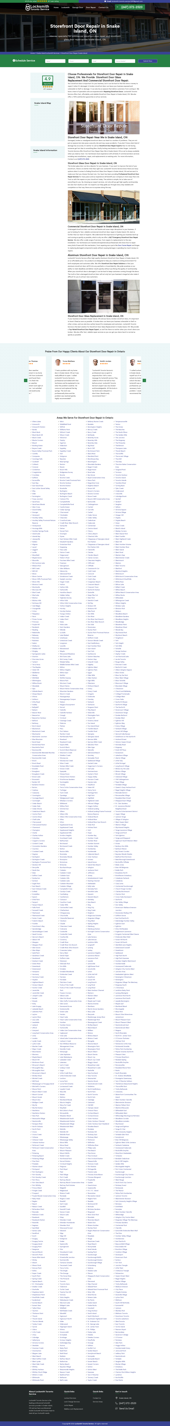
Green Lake (64, 1012)
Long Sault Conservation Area (42, 1033)
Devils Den (36, 870)
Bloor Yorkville (120, 681)
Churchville (64, 916)
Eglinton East (120, 924)
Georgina (91, 734)
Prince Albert (37, 1188)
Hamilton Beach (66, 592)
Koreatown (119, 753)
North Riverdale (121, 1033)
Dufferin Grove (120, 916)
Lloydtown (91, 977)
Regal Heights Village (122, 790)
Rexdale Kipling (120, 1060)
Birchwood (63, 843)
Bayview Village (65, 1367)
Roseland (63, 739)
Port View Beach (38, 1182)
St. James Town (93, 1327)
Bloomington (92, 462)
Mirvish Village (120, 774)
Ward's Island (120, 528)
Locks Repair (68, 1405)
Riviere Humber (93, 1225)
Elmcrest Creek (121, 665)
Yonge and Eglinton (122, 1126)
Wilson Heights (120, 603)
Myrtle (34, 1105)
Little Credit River (66, 1073)
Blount (34, 443)
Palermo (63, 723)
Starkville (35, 1289)
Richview (118, 1204)
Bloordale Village (121, 686)
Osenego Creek (65, 721)
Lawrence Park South (122, 998)
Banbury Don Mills (121, 846)
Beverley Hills (92, 440)
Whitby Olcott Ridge (39, 1372)
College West (120, 697)
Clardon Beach (93, 555)
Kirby (34, 1004)
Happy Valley (92, 777)
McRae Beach (93, 1025)
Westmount (119, 560)
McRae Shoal (37, 1076)
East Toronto (120, 1324)
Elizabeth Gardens (66, 542)
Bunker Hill (36, 782)
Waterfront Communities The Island (125, 1095)
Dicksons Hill (92, 608)
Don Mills (91, 614)
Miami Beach (92, 1028)
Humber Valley (93, 846)
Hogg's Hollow (93, 806)
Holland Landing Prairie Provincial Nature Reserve (99, 812)
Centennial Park (121, 1225)
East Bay (35, 483)
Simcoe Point (37, 1268)
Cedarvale (91, 523)
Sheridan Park (65, 1225)
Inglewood (63, 1033)
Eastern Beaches (94, 656)
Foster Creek (37, 918)
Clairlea (90, 552)
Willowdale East (121, 1110)
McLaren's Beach (38, 1065)
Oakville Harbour (66, 713)
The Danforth (120, 707)
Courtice (35, 849)
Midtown (118, 1300)
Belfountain (64, 841)
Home (56, 7)
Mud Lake (35, 595)
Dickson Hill (92, 606)
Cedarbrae (91, 520)
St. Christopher (37, 1284)
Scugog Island (37, 1244)
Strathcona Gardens (67, 779)
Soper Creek (36, 1273)
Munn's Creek (65, 694)
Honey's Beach (37, 985)
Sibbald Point (92, 1287)
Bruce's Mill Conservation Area (99, 499)
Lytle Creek (36, 1044)
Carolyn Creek (65, 891)
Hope (90, 833)
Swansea (91, 1372)
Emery (90, 689)
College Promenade (122, 694)
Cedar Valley (92, 518)
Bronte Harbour (65, 483)
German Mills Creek (95, 742)
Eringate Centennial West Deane (127, 934)
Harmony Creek (38, 977)
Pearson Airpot (120, 1329)
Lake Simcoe (92, 940)
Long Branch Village (122, 766)
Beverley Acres (93, 438)
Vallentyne (36, 1340)
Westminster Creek (122, 558)
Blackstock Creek (38, 731)
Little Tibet (119, 1268)
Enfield (34, 891)
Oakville (63, 710)
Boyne (62, 467)
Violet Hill (35, 670)
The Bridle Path (120, 1369)
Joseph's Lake (37, 996)
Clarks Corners (93, 558)
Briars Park (91, 480)
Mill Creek (36, 568)
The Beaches (120, 430)
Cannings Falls (37, 459)
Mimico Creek (93, 1038)
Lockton (63, 1078)
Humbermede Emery (122, 1348)
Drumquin (63, 534)
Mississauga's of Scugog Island (43, 1084)
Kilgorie (34, 544)
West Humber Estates (123, 544)
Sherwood (91, 1281)
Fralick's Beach (37, 921)
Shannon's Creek (66, 753)
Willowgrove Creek (122, 600)
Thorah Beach (120, 451)
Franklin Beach (93, 729)
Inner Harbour (93, 857)
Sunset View (36, 1305)
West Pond (119, 552)
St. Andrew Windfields (123, 1076)
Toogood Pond (120, 470)
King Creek (91, 910)
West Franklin (120, 536)
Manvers (35, 1054)
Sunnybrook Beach (94, 1353)
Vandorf (118, 502)
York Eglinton (120, 835)
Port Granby (36, 1175)
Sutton (90, 1367)
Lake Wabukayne (66, 1057)
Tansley (62, 785)
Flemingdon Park (93, 715)
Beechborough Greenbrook (125, 859)
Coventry (63, 940)
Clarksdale (64, 515)
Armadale (63, 1335)
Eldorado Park (65, 964)
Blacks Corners (37, 440)
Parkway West (93, 1137)
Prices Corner (37, 619)
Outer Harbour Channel (96, 1121)
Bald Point (63, 1351)
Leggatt (35, 550)
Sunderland (36, 1300)
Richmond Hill (92, 1204)
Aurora (62, 1345)
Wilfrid (62, 427)
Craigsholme (36, 472)
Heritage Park (92, 793)
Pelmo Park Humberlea (123, 1049)
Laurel (34, 547)
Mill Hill (34, 571)
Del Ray (90, 603)
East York (91, 651)
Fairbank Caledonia (122, 1145)
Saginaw (35, 1225)
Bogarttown (92, 470)
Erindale (63, 969)
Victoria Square (120, 510)
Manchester (36, 1052)
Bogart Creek (92, 467)
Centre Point (36, 814)
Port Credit (64, 1177)
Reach (34, 1204)
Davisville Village (121, 1295)
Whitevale (36, 1377)
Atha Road (36, 702)
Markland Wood (121, 1006)
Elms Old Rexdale (121, 929)
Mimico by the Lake (122, 769)
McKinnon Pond (37, 1062)
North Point (36, 1129)
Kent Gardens (65, 627)
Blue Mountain (37, 739)
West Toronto (120, 566)
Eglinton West (93, 667)
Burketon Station (38, 785)
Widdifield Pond (65, 424)
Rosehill (62, 1201)
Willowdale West (121, 1113)
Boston (62, 464)
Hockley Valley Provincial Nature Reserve (43, 521)
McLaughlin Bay (37, 1068)
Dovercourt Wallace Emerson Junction (125, 908)
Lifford (34, 1028)
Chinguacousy (65, 913)
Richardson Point (38, 1209)
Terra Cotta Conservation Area (71, 787)
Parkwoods (119, 1188)
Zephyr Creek (120, 654)
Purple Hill (36, 624)
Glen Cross (36, 507)
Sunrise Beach (37, 1303)
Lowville (63, 646)
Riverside (35, 1212)
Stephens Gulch (38, 1292)
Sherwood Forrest (66, 1228)
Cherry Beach (92, 534)
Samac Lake (36, 1231)
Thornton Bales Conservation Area (125, 465)
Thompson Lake (121, 448)
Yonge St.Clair (120, 1129)
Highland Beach (37, 982)
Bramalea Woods (66, 857)
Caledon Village (65, 886)
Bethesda (91, 435)
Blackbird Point (93, 456)
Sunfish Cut (92, 1348)
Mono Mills (64, 1142)
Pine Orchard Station (95, 1159)
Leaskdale (35, 1022)
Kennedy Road (120, 745)
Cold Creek (92, 571)
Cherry (90, 531)
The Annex (119, 427)
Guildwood (119, 953)
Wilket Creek (120, 587)
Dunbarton (36, 878)
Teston (117, 424)
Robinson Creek (37, 1215)
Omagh (62, 715)
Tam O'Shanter (93, 1375)
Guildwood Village (94, 761)
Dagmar (35, 854)
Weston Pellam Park (122, 1105)
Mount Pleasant (65, 1150)
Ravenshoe (91, 1193)
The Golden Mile (121, 435)
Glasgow (35, 942)
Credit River (64, 942)
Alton (62, 822)
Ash (61, 454)
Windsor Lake (120, 606)
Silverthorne (92, 1295)
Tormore (118, 472)
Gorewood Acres (66, 1006)
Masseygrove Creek (95, 1022)
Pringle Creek (37, 1191)
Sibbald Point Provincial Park (98, 1289)
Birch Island (36, 726)
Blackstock (36, 729)
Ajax (33, 689)
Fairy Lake (63, 550)
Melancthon (36, 566)
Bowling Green (37, 446)
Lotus (34, 1036)
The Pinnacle (64, 1279)
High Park (91, 795)
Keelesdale (91, 884)
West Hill (118, 542)
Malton (62, 1097)
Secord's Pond (37, 1255)
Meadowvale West (66, 1126)
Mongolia (91, 1041)
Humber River (92, 841)
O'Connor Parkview (122, 1038)
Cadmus (35, 790)
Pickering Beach (38, 1156)
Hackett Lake (92, 763)
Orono (34, 1132)
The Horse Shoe (65, 1276)
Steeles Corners (93, 1337)
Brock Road (36, 763)
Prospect (35, 1193)
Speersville (64, 1244)
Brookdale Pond (37, 766)
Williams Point (65, 430)
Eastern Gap (92, 659)
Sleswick (63, 1231)
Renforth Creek (121, 667)
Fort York (118, 1263)
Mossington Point (94, 1049)
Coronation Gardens (39, 846)
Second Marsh (37, 1252)
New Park (35, 1116)
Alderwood (64, 1324)
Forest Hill (91, 718)
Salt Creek (64, 1204)
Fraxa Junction (37, 499)
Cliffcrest (91, 563)
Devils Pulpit (64, 956)
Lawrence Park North (122, 996)
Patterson (91, 1140)
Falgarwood (64, 555)
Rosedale (91, 1236)
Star (61, 1249)
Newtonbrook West (122, 1028)
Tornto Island (120, 1327)
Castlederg (64, 894)
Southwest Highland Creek (97, 1319)
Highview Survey (66, 598)
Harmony (35, 974)
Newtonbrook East (122, 1025)
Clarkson (63, 921)
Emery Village (120, 726)
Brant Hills (63, 470)
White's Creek (37, 1375)
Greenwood (36, 969)
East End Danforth (122, 918)
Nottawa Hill (36, 603)
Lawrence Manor (94, 956)
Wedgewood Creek (67, 798)
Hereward (35, 515)
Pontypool (36, 1169)
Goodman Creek (38, 956)
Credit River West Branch (69, 523)
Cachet (90, 507)
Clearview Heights (94, 560)
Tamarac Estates (66, 1263)
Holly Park (91, 825)
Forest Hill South (121, 942)
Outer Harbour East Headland (98, 1124)
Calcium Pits (64, 499)
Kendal (34, 998)
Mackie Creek (37, 1046)
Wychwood (119, 1124)
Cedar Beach (37, 803)
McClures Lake (65, 656)
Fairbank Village (121, 729)
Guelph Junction (66, 579)
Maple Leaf (119, 1004)
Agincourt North (66, 1319)
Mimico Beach (93, 1036)
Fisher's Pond (64, 558)
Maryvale (91, 1014)
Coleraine (63, 929)
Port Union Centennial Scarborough (123, 1170)
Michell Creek (37, 1078)
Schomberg (92, 1265)
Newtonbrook (120, 1356)
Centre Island (92, 528)
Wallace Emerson (121, 1287)
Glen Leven (64, 1004)
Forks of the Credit (66, 985)
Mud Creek (36, 592)
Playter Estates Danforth (124, 1052)
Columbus (35, 838)
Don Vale (91, 624)
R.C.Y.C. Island (93, 1191)
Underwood (119, 491)
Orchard (63, 718)
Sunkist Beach (93, 1351)
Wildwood (63, 803)
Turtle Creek (64, 1289)
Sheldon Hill (36, 649)
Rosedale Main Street (123, 798)
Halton (62, 584)
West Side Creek (38, 1364)
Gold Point (36, 953)
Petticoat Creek (38, 1145)
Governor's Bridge (121, 1335)
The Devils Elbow (121, 432)
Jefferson (91, 873)
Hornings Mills (37, 528)
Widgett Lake (65, 1305)
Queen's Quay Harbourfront (125, 787)
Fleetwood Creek (38, 916)
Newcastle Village (38, 1118)
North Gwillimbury (94, 1089)
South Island (92, 1313)
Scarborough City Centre (124, 1175)
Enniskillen (36, 894)
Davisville (91, 592)
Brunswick (35, 779)
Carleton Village (121, 1252)
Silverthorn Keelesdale (123, 1153)
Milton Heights (65, 670)
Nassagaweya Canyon (68, 699)
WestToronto (120, 1321)
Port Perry (35, 1180)
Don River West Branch (96, 622)
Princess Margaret (94, 1177)
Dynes (62, 536)
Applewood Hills (66, 833)
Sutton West (92, 1369)
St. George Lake (93, 1324)
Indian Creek (64, 616)
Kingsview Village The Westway (126, 982)
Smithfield (119, 1207)
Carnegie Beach (38, 798)
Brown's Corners (93, 491)
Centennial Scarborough (124, 886)
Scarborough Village (95, 1263)
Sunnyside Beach (94, 1359)
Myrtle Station (37, 1108)
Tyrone (34, 1327)
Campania (36, 456)
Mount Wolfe (64, 1153)
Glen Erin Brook (65, 998)
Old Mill (90, 1105)
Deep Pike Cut (93, 595)
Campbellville (65, 502)
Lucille (34, 552)
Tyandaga (63, 795)
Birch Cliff (91, 448)
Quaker (90, 1182)
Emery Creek (92, 691)
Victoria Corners (38, 1343)
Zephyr (62, 440)
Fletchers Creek (65, 982)
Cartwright (36, 801)
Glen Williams (65, 568)
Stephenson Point (38, 1295)
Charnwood (64, 512)
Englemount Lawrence (123, 932)
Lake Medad (64, 635)
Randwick (35, 627)
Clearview (63, 518)
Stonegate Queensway (123, 1078)
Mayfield (63, 1108)
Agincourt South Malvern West (126, 841)
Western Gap (120, 555)
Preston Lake (92, 1172)
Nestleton (35, 1110)
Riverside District (121, 793)
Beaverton (36, 715)
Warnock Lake (65, 1303)
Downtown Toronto (122, 1316)
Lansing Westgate (121, 993)
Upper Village (120, 814)
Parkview (118, 1340)
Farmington (36, 496)
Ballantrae (63, 1361)
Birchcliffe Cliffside (122, 862)
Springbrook (64, 1247)
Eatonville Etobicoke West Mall (126, 1231)
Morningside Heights (122, 1166)
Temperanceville (121, 421)
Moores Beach (93, 1044)
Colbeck (35, 464)
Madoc (62, 1094)
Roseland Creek (65, 742)
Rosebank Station (38, 1220)
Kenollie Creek (65, 1049)
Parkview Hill (92, 1132)
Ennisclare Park (65, 544)
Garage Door (77, 7)
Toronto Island (120, 478)
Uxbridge (35, 1337)
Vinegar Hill (119, 515)
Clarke (34, 833)
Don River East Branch (95, 619)
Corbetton (36, 470)
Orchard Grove (93, 1116)
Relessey (35, 635)
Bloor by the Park (121, 675)
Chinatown (119, 689)
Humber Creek (93, 838)
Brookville (63, 488)
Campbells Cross (66, 889)
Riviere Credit (65, 1193)
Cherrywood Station (39, 825)
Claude (62, 924)
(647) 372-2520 (131, 7)
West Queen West (121, 822)
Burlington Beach (66, 494)
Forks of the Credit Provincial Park (70, 989)
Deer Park (91, 598)
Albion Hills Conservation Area (71, 817)
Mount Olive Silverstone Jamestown (123, 1015)
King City (91, 907)
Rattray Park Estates (67, 1185)
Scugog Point (37, 1247)
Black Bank (36, 432)
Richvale (91, 1207)
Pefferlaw (91, 1142)
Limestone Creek (66, 640)
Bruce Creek (92, 496)
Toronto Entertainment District (126, 811)
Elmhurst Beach (93, 686)
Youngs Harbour (121, 651)
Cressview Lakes (66, 950)
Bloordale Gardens (94, 464)
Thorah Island (37, 1319)
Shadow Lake (92, 1271)
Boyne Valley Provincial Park (42, 451)
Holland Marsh (93, 817)
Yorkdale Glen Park (122, 1134)
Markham (91, 1006)
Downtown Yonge (121, 713)
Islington (91, 867)
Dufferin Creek (93, 638)
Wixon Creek (64, 435)
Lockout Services (70, 1398)
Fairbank (91, 702)
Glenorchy (63, 571)
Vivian (117, 523)
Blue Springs (64, 462)
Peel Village (64, 1175)
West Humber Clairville (123, 1100)
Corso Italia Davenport (123, 897)
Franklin (35, 924)
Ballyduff (35, 707)
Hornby (62, 608)
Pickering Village (38, 1159)
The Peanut (119, 1191)
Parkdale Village (121, 785)
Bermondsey (119, 1332)
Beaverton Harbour (39, 718)
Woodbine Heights (121, 619)
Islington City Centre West (124, 969)
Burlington (63, 491)
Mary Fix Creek (65, 1105)
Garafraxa (36, 502)
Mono (34, 574)
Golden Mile (119, 1164)
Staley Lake (92, 1332)
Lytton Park (119, 1297)
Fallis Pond (36, 907)
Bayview (63, 459)
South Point (36, 1276)
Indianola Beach (93, 854)
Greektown (119, 950)
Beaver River (36, 713)
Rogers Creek (65, 1199)
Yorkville (118, 649)
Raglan (34, 1201)
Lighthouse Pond (93, 966)
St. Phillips (91, 1329)
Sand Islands (92, 1249)
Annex (117, 843)
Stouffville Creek (38, 1297)
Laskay (90, 950)
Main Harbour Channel (96, 990)
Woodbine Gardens (122, 616)
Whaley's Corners (66, 801)
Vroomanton (36, 1351)
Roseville (35, 1223)
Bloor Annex (119, 673)
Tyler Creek (119, 488)
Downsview (92, 627)
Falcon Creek (64, 552)
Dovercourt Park (121, 1257)
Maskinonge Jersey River (96, 1017)
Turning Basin (120, 486)
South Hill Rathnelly (122, 1303)
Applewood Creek (66, 827)
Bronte (62, 475)
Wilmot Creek (65, 432)
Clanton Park (120, 894)
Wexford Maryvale (122, 1108)
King (89, 905)
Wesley (34, 675)
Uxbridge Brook (120, 496)
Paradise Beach (93, 1126)
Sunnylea (118, 1209)
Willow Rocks (120, 595)
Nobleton (91, 1086)
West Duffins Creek (39, 1359)
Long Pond (91, 985)
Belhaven (63, 1377)
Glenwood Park (65, 574)
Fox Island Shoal (93, 726)
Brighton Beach (93, 486)
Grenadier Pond (93, 758)
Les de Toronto (120, 659)
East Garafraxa (37, 486)
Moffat (62, 675)
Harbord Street (120, 739)
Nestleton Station (38, 1113)
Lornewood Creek (66, 1086)
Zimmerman (64, 809)
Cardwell (35, 462)
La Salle (62, 633)
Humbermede (120, 964)
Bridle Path (119, 870)
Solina (34, 1271)
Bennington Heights (95, 427)
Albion (62, 811)
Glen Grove (36, 948)
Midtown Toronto (121, 1313)
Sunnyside (91, 1356)
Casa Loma (119, 884)
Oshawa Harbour (38, 1142)
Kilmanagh (63, 1052)
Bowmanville (36, 750)
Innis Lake (63, 1036)
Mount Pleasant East (122, 1020)
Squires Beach (37, 1281)
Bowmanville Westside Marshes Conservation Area (43, 754)
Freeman (63, 563)
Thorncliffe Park (121, 1086)
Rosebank (35, 1217)
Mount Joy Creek (94, 1060)
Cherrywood (36, 822)
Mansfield (35, 555)
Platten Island (37, 1166)
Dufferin (35, 478)
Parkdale (91, 1129)
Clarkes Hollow (37, 835)
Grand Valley (36, 510)
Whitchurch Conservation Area (126, 576)
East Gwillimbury (93, 643)
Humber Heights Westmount (125, 961)
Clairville (118, 1228)
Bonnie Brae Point (38, 745)
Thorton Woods (37, 1321)
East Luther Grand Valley (41, 488)
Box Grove (91, 475)
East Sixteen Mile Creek (68, 539)
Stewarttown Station (67, 777)
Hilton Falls (64, 600)
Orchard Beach (93, 1113)
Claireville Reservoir (67, 918)
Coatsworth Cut (93, 568)
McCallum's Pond (66, 1110)
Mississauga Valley (66, 1140)
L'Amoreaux (119, 988)
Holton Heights (65, 606)
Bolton (62, 849)
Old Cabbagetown (122, 779)
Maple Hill (91, 998)
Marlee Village (120, 1364)
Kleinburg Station (94, 929)
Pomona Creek (93, 1164)
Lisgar (62, 1070)
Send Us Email (126, 1408)
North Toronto (93, 1094)
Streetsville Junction (67, 1257)
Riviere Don (92, 1223)
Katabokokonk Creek (95, 878)
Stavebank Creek (66, 1252)
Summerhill (119, 1305)
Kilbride (62, 630)
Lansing (90, 948)
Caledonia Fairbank (122, 878)
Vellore (117, 507)
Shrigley (35, 651)
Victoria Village (120, 512)
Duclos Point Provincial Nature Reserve (98, 634)
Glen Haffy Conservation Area (71, 1001)
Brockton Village (121, 1249)
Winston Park (120, 608)
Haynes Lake (92, 782)
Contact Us (103, 7)
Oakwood (91, 1102)
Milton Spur (64, 673)
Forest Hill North (121, 940)
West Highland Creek (123, 539)
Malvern (91, 993)
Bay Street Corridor (122, 851)
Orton (34, 611)
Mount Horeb (37, 1097)
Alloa (62, 819)
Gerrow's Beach (38, 937)
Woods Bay (119, 630)
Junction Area (120, 972)
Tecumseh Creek (66, 1265)
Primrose (35, 622)
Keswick (90, 894)
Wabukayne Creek (66, 1300)
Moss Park (119, 1012)
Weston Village (120, 825)
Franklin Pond (92, 731)
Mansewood (64, 649)
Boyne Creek (36, 448)
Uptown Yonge (120, 817)
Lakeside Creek (65, 1060)
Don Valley (119, 905)
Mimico (90, 1033)
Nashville (91, 1070)
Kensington (119, 980)
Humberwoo (119, 1239)
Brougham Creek (38, 774)
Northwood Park (66, 1159)
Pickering (35, 1153)
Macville (63, 1092)
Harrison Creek (93, 779)
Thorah (34, 1316)
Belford (35, 721)
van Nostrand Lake (122, 656)
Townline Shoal (120, 483)
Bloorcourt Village (121, 683)
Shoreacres (64, 758)
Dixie (34, 873)
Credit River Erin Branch (68, 945)
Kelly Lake (91, 886)
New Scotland (93, 1073)
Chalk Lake (36, 819)
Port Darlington (37, 1172)
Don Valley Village (121, 902)
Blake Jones (119, 865)
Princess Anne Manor (95, 1175)
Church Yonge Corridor (123, 889)
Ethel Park (36, 900)
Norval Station (65, 1161)
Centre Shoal (37, 817)
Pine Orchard (92, 1156)
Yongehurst (119, 638)
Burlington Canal (66, 496)
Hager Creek (64, 582)
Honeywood (36, 526)
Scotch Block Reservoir (68, 750)
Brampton (63, 859)
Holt (89, 830)
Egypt (90, 673)
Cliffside (90, 566)
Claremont (36, 827)
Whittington (36, 681)
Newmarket (92, 1078)
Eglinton (118, 926)
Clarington (36, 830)
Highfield (91, 798)
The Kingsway (120, 440)
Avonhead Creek (66, 838)
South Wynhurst (93, 1316)
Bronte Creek (65, 478)
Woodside (35, 686)
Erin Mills (63, 966)
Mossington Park (93, 1046)
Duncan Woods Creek (95, 640)
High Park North (121, 956)
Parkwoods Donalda (122, 1046)
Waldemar (36, 673)
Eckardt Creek (93, 662)
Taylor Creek (92, 1380)
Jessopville (36, 539)
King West (91, 921)
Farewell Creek (37, 910)
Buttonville (91, 502)
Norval (62, 707)
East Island (91, 649)
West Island (119, 550)
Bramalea (63, 854)
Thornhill (118, 459)
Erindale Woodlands (67, 972)
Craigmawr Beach (94, 582)
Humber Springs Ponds (40, 531)
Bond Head (36, 742)
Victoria (63, 1295)
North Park (91, 1092)
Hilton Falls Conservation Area (71, 603)
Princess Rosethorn (122, 1057)
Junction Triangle (121, 1265)
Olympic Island (93, 1108)
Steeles (90, 1335)
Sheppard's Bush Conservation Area (98, 1277)
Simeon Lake (92, 1297)
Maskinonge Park (94, 1020)
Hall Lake (91, 769)
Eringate (91, 694)
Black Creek (36, 438)
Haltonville (64, 590)
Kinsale (34, 1001)
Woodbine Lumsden (122, 1121)
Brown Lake (36, 777)
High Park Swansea (122, 958)
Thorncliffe (119, 454)
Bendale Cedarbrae (122, 1159)
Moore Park (64, 681)
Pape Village (119, 782)
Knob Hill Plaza (120, 750)
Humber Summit (93, 843)
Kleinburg (91, 926)
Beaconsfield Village (122, 1244)
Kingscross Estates (94, 916)
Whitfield (35, 678)
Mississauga (64, 1137)
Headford (91, 785)
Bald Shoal (63, 1353)
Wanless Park (120, 1311)
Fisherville (91, 713)
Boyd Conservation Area (96, 478)
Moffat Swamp (65, 678)
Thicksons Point (37, 1313)
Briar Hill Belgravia (121, 867)
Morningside (119, 1009)
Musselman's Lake (94, 1068)
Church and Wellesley (123, 691)
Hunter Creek (37, 988)
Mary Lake (91, 1012)
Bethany (35, 723)
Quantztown (92, 1185)
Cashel (90, 512)
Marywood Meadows (67, 654)
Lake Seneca (92, 937)
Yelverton (63, 438)
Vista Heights (64, 1297)
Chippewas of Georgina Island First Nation (98, 540)
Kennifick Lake (93, 891)
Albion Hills (64, 814)
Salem (34, 643)
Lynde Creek (36, 1041)
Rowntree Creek (93, 1241)
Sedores (90, 1268)
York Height (119, 643)
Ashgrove (63, 456)
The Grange (64, 1273)
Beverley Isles (92, 443)
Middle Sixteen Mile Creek (69, 665)
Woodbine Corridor (122, 1118)
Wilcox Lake (119, 584)
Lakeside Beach (37, 1009)
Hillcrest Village (93, 803)
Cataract (63, 900)
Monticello (36, 587)
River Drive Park (93, 1215)
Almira (62, 1329)
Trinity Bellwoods (121, 1089)
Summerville (64, 1260)
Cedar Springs (65, 510)
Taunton (35, 1311)
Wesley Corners (121, 531)
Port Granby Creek (39, 1177)
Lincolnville (91, 969)
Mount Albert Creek (39, 1092)
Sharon (90, 1273)
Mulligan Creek (37, 1102)
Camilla (35, 454)
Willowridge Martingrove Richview (127, 1116)
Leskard (35, 1025)
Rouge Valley (119, 662)
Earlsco (118, 1260)
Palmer (62, 726)
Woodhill (63, 1313)
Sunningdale (64, 782)
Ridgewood (64, 1191)
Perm (34, 616)
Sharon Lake (64, 1215)
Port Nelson (64, 731)
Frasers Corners (65, 993)
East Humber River (94, 646)
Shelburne (35, 646)
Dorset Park (64, 531)
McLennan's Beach (39, 1073)
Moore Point (36, 1089)
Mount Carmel (37, 1094)
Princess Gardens (121, 1223)
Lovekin (34, 1038)
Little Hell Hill (92, 974)
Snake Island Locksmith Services (48, 53)
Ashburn (35, 699)
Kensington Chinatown (123, 977)
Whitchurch (119, 574)
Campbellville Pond (67, 504)
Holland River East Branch (97, 822)
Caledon (63, 870)
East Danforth (120, 1241)
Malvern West (93, 996)
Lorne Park (63, 1081)
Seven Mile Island (38, 1257)
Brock (34, 761)
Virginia (118, 518)
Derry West (64, 953)
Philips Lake (92, 1148)
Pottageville (92, 1169)
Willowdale (119, 598)
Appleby (63, 448)
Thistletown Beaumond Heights (126, 1084)
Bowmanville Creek (39, 758)
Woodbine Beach (121, 614)
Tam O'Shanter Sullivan (123, 1081)
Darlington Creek (38, 859)
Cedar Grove (92, 515)
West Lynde (36, 1361)
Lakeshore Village (121, 755)
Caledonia (119, 881)
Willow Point (64, 806)
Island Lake (36, 534)
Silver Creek (64, 763)
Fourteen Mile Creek (67, 560)
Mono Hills (36, 582)
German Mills (92, 739)
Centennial (92, 526)
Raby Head (36, 1199)
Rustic (117, 1070)
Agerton (63, 443)
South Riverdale (121, 1073)
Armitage (63, 1337)
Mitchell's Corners (38, 1086)
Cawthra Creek (65, 902)
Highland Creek (93, 801)
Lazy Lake (35, 1020)
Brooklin (35, 769)
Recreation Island (94, 1196)
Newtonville (36, 1121)
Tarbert (35, 662)
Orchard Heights (66, 1164)
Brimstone (63, 862)
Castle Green (65, 507)
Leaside (90, 961)
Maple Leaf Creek (94, 1001)
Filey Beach (92, 710)
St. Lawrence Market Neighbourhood (122, 807)
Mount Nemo (64, 686)
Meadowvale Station (67, 1121)
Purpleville (91, 1180)
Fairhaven (91, 705)
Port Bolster (92, 1166)
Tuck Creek (64, 793)
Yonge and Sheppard (122, 838)
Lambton (118, 1375)
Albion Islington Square (123, 670)
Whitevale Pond (37, 1380)
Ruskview (35, 640)
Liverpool (35, 1030)
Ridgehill (63, 1188)
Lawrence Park (93, 958)
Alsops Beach (37, 694)
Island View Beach (94, 865)
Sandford (35, 1233)
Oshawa (35, 1137)
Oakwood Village (121, 777)
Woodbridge (119, 622)
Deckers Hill (36, 865)
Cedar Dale (36, 806)
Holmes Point (92, 827)
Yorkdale (118, 1359)
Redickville (36, 633)
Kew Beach (92, 902)
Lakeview (63, 1062)
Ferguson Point (93, 707)
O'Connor (118, 1337)
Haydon (35, 980)
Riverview (35, 638)
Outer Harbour (93, 1118)
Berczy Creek (92, 430)
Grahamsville (64, 1009)
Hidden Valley (65, 595)
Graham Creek (37, 961)
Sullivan (90, 1345)
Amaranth (36, 424)
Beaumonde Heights (67, 1369)
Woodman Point (121, 624)
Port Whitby (36, 1185)
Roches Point (92, 1228)
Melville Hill (64, 1132)
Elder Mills (91, 675)
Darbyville (63, 526)
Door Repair (91, 7)
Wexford (118, 568)
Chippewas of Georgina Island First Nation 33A (98, 545)
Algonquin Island (66, 1327)
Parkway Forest (120, 1185)
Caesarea (35, 793)
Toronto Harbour (121, 475)
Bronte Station (65, 486)
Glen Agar (91, 747)
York (116, 640)
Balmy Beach (64, 1364)
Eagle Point (36, 884)
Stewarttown (64, 774)
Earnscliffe (36, 480)
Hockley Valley (37, 518)
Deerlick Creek (93, 600)
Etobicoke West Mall (122, 937)
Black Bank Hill (37, 435)
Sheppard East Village (123, 801)
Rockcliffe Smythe (121, 1062)
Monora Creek (37, 584)
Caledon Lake (65, 881)
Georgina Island (93, 737)
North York (91, 1097)
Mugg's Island (92, 1062)
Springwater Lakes (38, 654)
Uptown (118, 1308)
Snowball (91, 1308)
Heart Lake (64, 1017)
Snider (62, 1241)
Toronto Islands (120, 480)
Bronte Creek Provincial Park (70, 480)
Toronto (63, 1281)
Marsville (35, 560)
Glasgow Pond (37, 945)
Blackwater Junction (39, 737)
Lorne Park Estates (66, 1084)
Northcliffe (119, 1377)
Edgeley (90, 665)
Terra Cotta (64, 1268)
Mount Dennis (92, 1054)
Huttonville (64, 1028)
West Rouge (119, 1180)
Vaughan (118, 504)
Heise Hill (91, 787)
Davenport (119, 1255)
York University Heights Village (126, 1201)
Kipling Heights (93, 924)
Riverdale (91, 1217)
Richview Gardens (94, 1209)
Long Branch (92, 982)
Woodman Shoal (121, 627)
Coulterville (64, 937)
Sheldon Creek (65, 755)
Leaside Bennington (122, 1001)
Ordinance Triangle (122, 1271)
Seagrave (35, 1249)
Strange (90, 1343)
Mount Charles (65, 1148)
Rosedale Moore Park (123, 1068)
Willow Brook (37, 683)
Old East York (120, 1041)
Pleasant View (120, 1054)
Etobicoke (91, 697)
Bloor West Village (121, 678)
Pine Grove (91, 1153)
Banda (34, 430)
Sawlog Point (92, 1252)
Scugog (34, 1239)
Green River (36, 964)
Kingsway (118, 747)
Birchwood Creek (66, 846)
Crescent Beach (93, 584)
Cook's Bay (92, 579)
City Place (119, 1289)
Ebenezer (63, 961)
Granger (35, 512)
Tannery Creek (93, 1377)
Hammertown (93, 771)
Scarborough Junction (123, 1177)
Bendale (90, 424)
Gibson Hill (36, 940)
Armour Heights (65, 1340)
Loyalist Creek (65, 1089)
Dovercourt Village (122, 710)
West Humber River (122, 547)
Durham (35, 881)
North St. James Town (123, 1036)
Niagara (118, 1030)
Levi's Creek (64, 1065)
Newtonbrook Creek (95, 1084)
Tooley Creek (37, 1324)
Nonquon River (37, 1124)
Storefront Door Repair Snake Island (74, 53)
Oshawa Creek (37, 1140)
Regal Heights (120, 1279)
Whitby (34, 1367)
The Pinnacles (120, 443)
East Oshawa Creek (39, 889)
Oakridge (91, 1100)
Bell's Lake (63, 1380)
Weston (118, 563)
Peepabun (35, 614)
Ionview (90, 859)
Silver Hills (91, 1292)
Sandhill (63, 1207)
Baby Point (64, 1348)
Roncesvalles (120, 1065)
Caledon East (65, 875)
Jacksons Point (93, 870)
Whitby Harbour (38, 1369)
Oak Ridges (36, 606)
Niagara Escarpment (67, 705)
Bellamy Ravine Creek (95, 421)
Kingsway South (121, 985)
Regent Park (92, 1199)
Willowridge (119, 1215)
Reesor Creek (37, 1207)
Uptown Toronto (121, 1196)
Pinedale (35, 1164)
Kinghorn (91, 913)
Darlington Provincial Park (41, 862)
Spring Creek (37, 1279)
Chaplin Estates (121, 1292)
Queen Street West (122, 1276)
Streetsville (64, 1255)
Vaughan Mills (120, 1361)
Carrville (91, 510)
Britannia (63, 865)
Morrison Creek (65, 683)
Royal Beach (92, 1244)
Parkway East (92, 1134)
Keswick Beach (93, 897)
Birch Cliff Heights (121, 1161)
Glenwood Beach (94, 753)
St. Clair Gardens (121, 803)
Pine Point (35, 1161)
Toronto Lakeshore (122, 1319)
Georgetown (64, 566)
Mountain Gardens (66, 691)
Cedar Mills (64, 905)
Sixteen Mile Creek (66, 766)
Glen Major (36, 950)
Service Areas (98, 1402)
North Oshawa (37, 1126)
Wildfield (63, 1308)
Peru (61, 729)
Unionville (118, 494)
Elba (33, 491)
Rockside (63, 1196)
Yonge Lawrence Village (123, 830)
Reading (35, 630)
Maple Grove (37, 558)
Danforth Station (94, 590)
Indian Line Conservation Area (70, 1030)
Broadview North (121, 873)
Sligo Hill (63, 1236)
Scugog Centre (37, 1241)
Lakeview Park (37, 1012)
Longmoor (63, 643)
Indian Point (64, 619)
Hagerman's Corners (95, 766)
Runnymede (92, 1247)
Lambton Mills (93, 942)
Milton (62, 667)
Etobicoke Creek (66, 974)
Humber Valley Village (123, 1236)
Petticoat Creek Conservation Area (43, 1149)
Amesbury (119, 1367)
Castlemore (64, 897)
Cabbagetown (93, 504)
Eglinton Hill (119, 721)
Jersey (90, 875)
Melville (63, 1129)
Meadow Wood (65, 1116)
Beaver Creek (65, 1372)
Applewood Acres (66, 825)
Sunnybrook (119, 1137)
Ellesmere (91, 683)
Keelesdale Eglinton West (124, 974)
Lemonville (91, 964)
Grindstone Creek (66, 576)
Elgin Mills (91, 681)
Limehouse (63, 638)
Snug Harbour (92, 1311)
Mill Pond (35, 1081)
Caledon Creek (65, 873)
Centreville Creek (66, 907)
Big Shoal (91, 446)
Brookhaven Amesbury (123, 875)
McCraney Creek (66, 659)
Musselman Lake (93, 1065)
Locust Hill (91, 980)
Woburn (118, 611)
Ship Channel (92, 1284)
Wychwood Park (121, 633)
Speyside (63, 771)
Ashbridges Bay (65, 1343)
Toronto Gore (65, 1284)
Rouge (90, 1239)
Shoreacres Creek (66, 761)
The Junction (120, 438)
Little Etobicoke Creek (68, 1076)
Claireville (91, 550)
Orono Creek (37, 1134)
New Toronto (92, 1076)
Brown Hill (91, 488)
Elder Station (92, 678)
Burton (34, 787)
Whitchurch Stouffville (123, 579)
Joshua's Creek (65, 1041)
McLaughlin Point (38, 1070)
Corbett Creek (37, 843)
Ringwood (91, 1212)
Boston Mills (64, 851)
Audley (34, 705)
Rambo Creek (65, 734)
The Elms (118, 1233)
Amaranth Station (38, 427)
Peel (61, 1172)
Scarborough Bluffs (94, 1257)
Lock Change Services (72, 1402)
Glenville (91, 750)
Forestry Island (93, 721)
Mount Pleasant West (123, 1022)
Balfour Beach (65, 1359)
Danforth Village (121, 705)
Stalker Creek (37, 1287)
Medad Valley (65, 662)
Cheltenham (64, 910)
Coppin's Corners (38, 841)
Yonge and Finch (121, 833)
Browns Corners (93, 494)
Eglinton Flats (92, 670)
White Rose (119, 582)
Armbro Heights (65, 835)
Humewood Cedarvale (123, 966)
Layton (34, 1014)
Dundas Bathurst (121, 715)
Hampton (35, 972)
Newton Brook (93, 1081)
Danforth (118, 900)
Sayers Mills (64, 745)
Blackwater (36, 734)
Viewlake (35, 1345)
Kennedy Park (92, 889)
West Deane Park (121, 534)
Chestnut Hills (93, 536)
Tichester (118, 1156)
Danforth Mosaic (121, 702)
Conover (35, 467)
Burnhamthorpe (65, 867)
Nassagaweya (65, 697)
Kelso (62, 622)
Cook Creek (92, 576)
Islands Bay (36, 536)
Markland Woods (66, 1100)
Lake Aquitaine (65, 1054)
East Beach (36, 886)
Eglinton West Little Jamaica (125, 1142)
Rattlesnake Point (66, 737)
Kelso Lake (63, 624)
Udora (34, 1329)
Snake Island (92, 1303)
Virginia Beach (120, 520)
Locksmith (65, 7)
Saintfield (35, 1228)
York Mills (118, 646)
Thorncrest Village (121, 456)
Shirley (34, 1260)
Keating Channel (94, 881)
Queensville (92, 1188)
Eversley (91, 699)
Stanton (35, 656)
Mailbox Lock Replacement (73, 1409)
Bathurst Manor (121, 849)
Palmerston (119, 1273)
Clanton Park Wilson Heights (125, 1372)
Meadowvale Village (67, 1124)
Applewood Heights (67, 830)
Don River (91, 616)
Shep (62, 1217)
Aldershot (63, 446)
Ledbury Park (120, 1353)
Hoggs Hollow (120, 1345)
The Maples (36, 667)
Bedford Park (64, 1375)
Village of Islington (122, 819)
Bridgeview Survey (66, 472)
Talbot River (36, 1308)
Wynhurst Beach (121, 635)
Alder (62, 1321)
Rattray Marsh (65, 1180)
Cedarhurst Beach (38, 811)
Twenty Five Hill (65, 1292)
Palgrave (63, 1166)
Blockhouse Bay (93, 459)
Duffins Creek (37, 875)
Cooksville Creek (66, 934)
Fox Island (91, 723)
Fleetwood (36, 913)
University (118, 1092)
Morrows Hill (36, 590)
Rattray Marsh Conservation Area (72, 1182)
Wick (62, 421)
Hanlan (62, 1014)
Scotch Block (64, 747)
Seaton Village (120, 1281)
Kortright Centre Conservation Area (99, 933)
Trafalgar (63, 790)
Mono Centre (37, 576)
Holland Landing (93, 809)
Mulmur (35, 598)
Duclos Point (92, 630)
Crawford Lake (65, 520)
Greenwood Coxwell (122, 948)
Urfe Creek (36, 1332)
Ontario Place (93, 1110)
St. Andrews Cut (93, 1321)
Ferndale (63, 980)
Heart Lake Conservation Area (71, 1020)
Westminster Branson (123, 1102)
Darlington (36, 857)
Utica (34, 1335)
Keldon (34, 542)
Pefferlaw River (93, 1145)
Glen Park (118, 1343)
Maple (62, 651)
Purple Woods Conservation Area (44, 1196)
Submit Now (147, 61)
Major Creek (36, 1049)
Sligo (61, 1233)
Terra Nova (36, 665)
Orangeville (36, 608)
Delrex (62, 528)
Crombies (35, 475)
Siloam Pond (36, 1265)
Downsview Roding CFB (123, 913)
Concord (91, 574)
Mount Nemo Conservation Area (71, 689)
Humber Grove (65, 1025)
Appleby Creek (65, 451)
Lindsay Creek (65, 1068)
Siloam (34, 1263)
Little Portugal (120, 763)
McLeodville (64, 1113)
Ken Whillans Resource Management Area (68, 1045)
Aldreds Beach (37, 691)
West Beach (36, 1356)
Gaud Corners (37, 934)
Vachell (118, 499)
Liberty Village (120, 758)
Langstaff (91, 945)
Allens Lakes (36, 421)
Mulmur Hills (36, 600)
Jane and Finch (120, 1351)
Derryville (35, 867)
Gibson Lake (64, 996)
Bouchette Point (38, 747)
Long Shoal (91, 988)
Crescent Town (93, 587)
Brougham (36, 771)
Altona (34, 697)
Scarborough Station (95, 1260)
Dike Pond (91, 611)
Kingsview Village (94, 918)
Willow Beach (120, 590)
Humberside (92, 851)
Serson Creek (65, 1212)
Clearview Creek (66, 926)
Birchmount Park (93, 451)
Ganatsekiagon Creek (40, 932)
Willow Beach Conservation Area (127, 592)
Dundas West (120, 718)
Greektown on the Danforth (125, 737)
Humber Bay (92, 835)
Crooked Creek (37, 851)
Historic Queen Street (123, 742)
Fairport (35, 902)
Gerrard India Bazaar (122, 734)
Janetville (35, 990)
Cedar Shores (37, 809)
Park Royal (63, 1169)
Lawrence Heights (94, 953)
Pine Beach (92, 1150)
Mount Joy (91, 1057)
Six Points (91, 1300)
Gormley (91, 755)
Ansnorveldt (64, 1332)
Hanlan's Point (93, 774)
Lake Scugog (36, 1006)
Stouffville (91, 1340)
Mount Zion (36, 1100)
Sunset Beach (92, 1361)
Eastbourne (92, 654)
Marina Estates (93, 1004)
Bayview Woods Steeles (123, 854)
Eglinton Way (120, 723)
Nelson (62, 702)
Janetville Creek (38, 993)
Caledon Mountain (66, 884)
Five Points (119, 1380)
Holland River (92, 819)
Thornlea (118, 462)
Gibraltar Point (93, 745)
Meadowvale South (67, 1118)
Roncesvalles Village (122, 795)
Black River (92, 454)
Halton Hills (64, 587)
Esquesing (63, 547)
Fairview (63, 977)
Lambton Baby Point (122, 990)
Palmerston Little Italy (123, 1044)
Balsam (34, 710)
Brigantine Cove (93, 483)
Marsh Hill (35, 1060)
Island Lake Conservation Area (71, 1038)
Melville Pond (64, 1134)
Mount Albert (92, 1052)
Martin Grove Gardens (96, 1009)
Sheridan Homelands (67, 1223)
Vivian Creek (119, 526)
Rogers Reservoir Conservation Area (98, 1232)
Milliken (90, 1030)
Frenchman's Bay (38, 926)
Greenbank (36, 966)
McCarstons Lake (38, 563)
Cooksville (63, 932)
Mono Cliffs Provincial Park (41, 579)
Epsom (34, 897)
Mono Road (64, 1145)
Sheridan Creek (65, 1220)
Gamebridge (36, 929)
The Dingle (63, 1271)
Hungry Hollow (65, 614)
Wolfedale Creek (66, 1311)
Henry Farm (92, 790)
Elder (34, 494)
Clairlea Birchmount (122, 891)
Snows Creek (64, 769)
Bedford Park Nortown (123, 857)
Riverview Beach (93, 1220)
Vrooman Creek (37, 1348)
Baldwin (63, 1356)
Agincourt (63, 1316)
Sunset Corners (93, 1364)
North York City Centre (123, 1182)
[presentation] (25, 380)
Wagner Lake (37, 1353)
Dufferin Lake (64, 958)
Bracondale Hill (120, 1247)
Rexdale (90, 1201)
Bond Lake (91, 472)
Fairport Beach (37, 905)
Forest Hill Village (121, 731)
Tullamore (63, 1287)
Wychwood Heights (122, 827)
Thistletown (119, 446)
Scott (34, 1236)
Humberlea (92, 849)
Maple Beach (37, 1057)
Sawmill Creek (65, 1209)
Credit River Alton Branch (69, 948)
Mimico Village (120, 771)
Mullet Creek (64, 1156)
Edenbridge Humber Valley (124, 921)
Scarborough (92, 1255)
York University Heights (123, 1132)
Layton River (36, 1017)
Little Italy (119, 761)
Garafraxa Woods (38, 504)
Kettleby (91, 900)
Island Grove (92, 862)
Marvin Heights (65, 1102)
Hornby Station (65, 611)
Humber (63, 1022)
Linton (90, 972)
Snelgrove (63, 1239)
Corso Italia (119, 699)
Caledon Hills (64, 878)
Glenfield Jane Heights (123, 945)
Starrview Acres (38, 659)
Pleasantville (92, 1161)
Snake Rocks (92, 1305)
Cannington (36, 795)
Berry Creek (92, 432)
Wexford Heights (121, 571)
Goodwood (36, 958)
